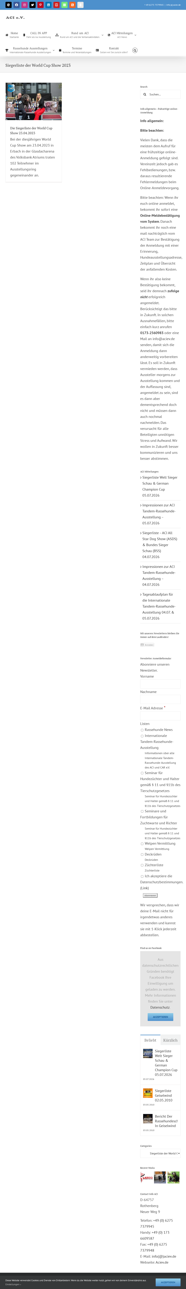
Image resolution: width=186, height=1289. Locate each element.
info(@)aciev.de (164, 1256)
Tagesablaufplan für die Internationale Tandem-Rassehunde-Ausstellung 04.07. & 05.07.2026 (159, 606)
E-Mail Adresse (152, 708)
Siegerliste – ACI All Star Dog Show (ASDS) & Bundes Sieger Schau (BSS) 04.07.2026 (159, 545)
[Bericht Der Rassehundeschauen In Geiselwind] (148, 1117)
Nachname (148, 691)
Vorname (147, 676)
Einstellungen (12, 1284)
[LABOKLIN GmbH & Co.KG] (146, 1177)
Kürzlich (170, 1040)
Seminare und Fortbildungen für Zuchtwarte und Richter (160, 824)
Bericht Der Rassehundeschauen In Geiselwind (166, 1121)
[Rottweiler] (160, 1177)
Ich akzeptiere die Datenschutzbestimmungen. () (161, 882)
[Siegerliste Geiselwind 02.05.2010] (148, 1091)
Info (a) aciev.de (173, 4)
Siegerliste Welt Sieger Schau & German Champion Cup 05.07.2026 (166, 1063)
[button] (135, 50)
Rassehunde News (158, 729)
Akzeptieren (160, 1017)
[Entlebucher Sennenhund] (173, 1177)
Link (144, 888)
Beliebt (150, 1040)
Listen (144, 723)
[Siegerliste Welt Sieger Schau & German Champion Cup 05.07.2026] (148, 1051)
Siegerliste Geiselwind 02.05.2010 (163, 1095)
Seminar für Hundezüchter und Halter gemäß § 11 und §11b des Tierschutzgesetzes (160, 789)
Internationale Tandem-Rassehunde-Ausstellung (158, 751)
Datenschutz (160, 1007)
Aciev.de (162, 1262)
